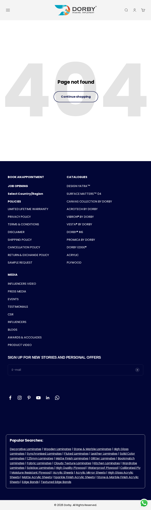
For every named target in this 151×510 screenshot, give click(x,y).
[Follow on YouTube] (38, 397)
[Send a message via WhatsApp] (144, 503)
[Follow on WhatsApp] (57, 397)
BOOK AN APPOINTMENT (26, 177)
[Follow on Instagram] (19, 397)
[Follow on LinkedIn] (47, 397)
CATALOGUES (77, 177)
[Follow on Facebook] (10, 397)
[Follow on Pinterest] (29, 397)
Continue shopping (76, 97)
